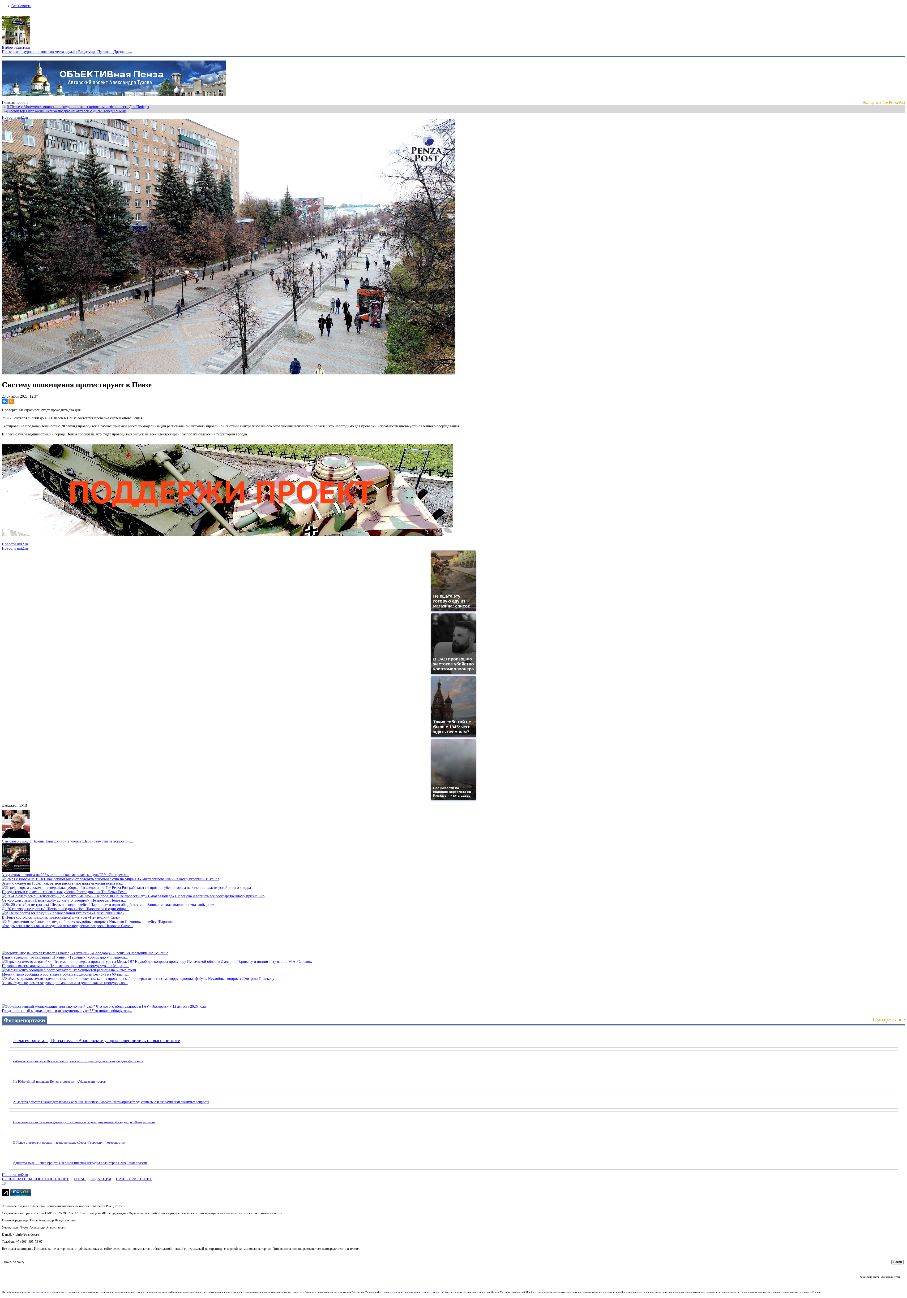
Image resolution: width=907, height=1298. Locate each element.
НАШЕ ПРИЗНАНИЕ (134, 1179)
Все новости (21, 6)
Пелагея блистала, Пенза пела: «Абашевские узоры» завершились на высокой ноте (96, 1040)
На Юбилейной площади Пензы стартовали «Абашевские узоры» (60, 1081)
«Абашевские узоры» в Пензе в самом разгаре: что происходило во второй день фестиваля (78, 1061)
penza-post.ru (43, 1291)
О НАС (80, 1179)
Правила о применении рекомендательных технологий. (413, 1291)
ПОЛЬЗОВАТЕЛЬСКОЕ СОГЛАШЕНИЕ (35, 1179)
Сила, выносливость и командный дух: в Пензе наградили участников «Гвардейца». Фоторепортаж (84, 1122)
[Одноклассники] (11, 401)
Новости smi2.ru (15, 117)
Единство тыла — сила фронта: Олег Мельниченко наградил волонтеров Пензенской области (80, 1163)
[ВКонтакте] (5, 401)
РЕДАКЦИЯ (100, 1179)
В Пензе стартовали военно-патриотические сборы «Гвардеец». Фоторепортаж (69, 1142)
